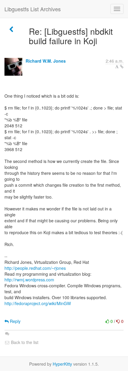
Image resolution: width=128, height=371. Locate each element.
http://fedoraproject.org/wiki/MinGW (37, 303)
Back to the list (24, 342)
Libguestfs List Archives (32, 9)
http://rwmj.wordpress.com (29, 280)
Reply (15, 321)
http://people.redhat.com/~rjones (35, 268)
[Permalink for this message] (122, 66)
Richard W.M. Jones (46, 61)
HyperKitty (62, 364)
